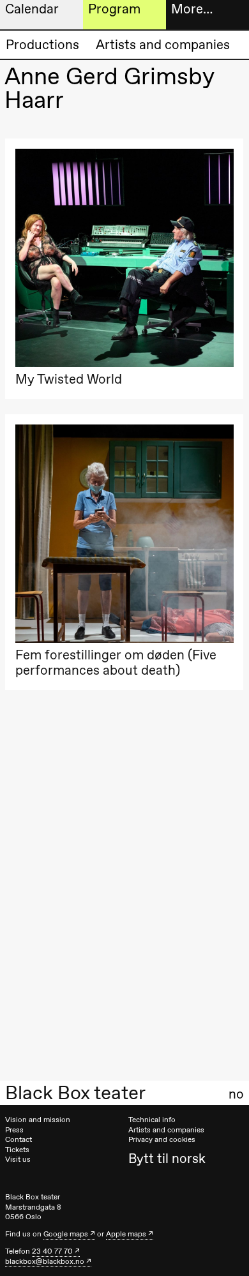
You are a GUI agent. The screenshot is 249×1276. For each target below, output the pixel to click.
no (236, 1094)
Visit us (18, 1159)
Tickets (17, 1150)
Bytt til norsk (167, 1158)
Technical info (152, 1120)
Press (14, 1130)
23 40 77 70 (52, 1251)
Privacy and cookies (161, 1139)
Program (114, 8)
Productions (42, 44)
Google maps (65, 1234)
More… (192, 8)
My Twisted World (68, 379)
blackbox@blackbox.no (44, 1261)
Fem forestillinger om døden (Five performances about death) (115, 662)
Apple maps (126, 1234)
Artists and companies (163, 44)
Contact (18, 1139)
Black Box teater (75, 1092)
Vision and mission (37, 1120)
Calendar (32, 8)
